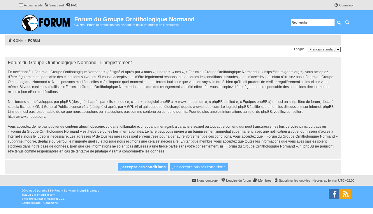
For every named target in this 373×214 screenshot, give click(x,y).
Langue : (300, 49)
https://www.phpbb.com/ (26, 117)
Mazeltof (52, 198)
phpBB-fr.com (46, 194)
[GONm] (46, 22)
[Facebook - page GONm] (334, 194)
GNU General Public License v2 (60, 107)
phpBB (47, 190)
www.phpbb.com (206, 107)
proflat (33, 198)
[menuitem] (54, 5)
